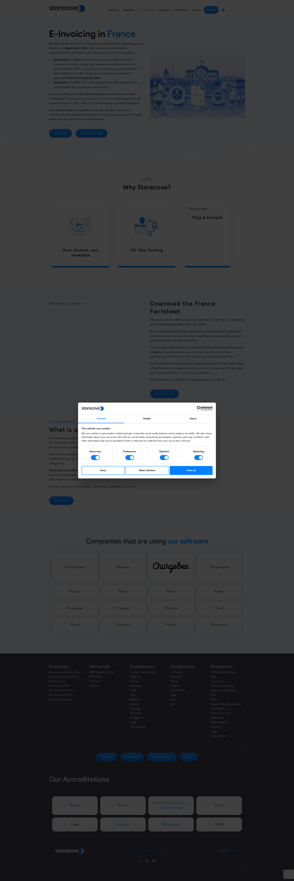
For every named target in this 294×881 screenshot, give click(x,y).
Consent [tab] (101, 418)
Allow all (191, 470)
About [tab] (193, 418)
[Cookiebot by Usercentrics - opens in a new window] (199, 408)
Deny (103, 470)
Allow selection (147, 470)
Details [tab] (147, 418)
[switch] (129, 457)
